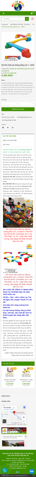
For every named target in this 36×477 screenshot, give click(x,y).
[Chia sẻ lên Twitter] (8, 127)
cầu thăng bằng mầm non (24, 117)
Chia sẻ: (3, 124)
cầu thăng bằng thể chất (9, 120)
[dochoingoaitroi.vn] (18, 5)
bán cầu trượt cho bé (8, 117)
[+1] (13, 127)
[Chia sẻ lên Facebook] (3, 127)
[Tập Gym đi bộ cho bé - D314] (26, 372)
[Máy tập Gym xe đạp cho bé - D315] (10, 372)
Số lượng (4, 99)
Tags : (3, 114)
